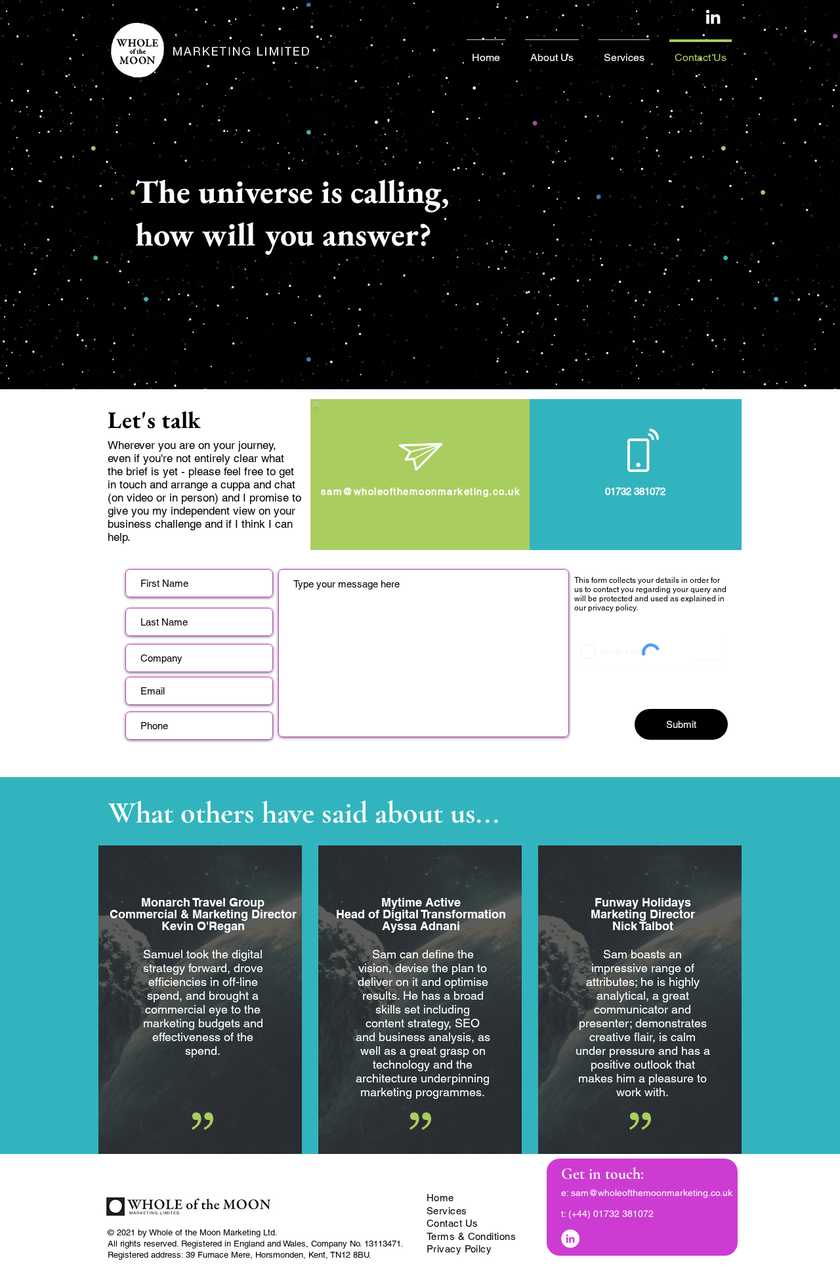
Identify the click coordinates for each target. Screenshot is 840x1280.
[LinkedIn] (570, 1238)
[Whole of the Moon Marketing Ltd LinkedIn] (713, 17)
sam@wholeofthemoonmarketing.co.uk (651, 1192)
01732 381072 (623, 1213)
